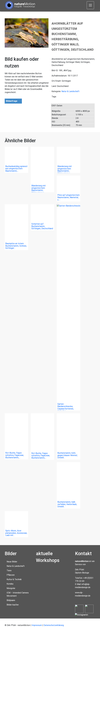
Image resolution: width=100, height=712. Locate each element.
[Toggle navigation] (90, 5)
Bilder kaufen (13, 604)
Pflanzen (11, 575)
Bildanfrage (11, 101)
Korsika (10, 584)
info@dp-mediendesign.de (82, 586)
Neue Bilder (12, 561)
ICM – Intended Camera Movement (18, 594)
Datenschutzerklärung (54, 625)
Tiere (9, 570)
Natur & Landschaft (70, 91)
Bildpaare (11, 600)
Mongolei (11, 588)
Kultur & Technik (14, 579)
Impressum (37, 625)
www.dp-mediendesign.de (82, 594)
